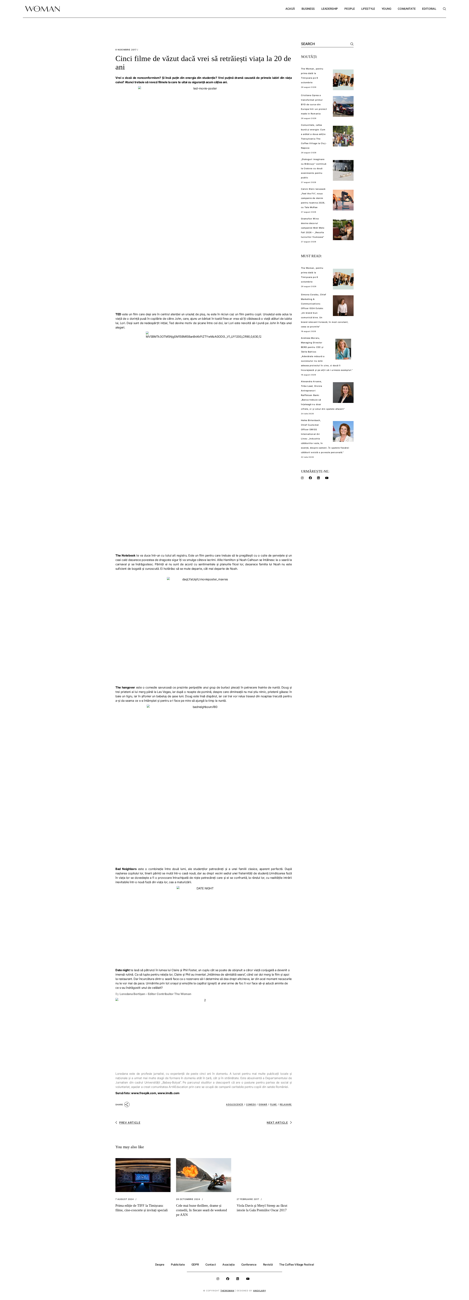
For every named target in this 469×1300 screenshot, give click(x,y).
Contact (210, 1264)
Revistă (268, 1264)
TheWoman (227, 1290)
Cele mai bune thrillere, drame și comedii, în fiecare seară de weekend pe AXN (201, 1210)
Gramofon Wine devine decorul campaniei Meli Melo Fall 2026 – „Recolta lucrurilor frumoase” (313, 227)
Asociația (228, 1264)
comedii (251, 1104)
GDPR (195, 1264)
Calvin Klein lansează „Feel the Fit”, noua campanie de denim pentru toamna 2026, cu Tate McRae (313, 198)
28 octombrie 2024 (188, 1199)
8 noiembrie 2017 (126, 50)
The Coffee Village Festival (296, 1264)
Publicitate (178, 1264)
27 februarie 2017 (248, 1199)
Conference (248, 1264)
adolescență (234, 1104)
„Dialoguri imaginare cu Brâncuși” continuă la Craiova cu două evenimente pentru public (313, 168)
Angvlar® (259, 1290)
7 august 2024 (124, 1199)
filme (273, 1104)
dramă (263, 1104)
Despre (159, 1264)
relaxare (286, 1104)
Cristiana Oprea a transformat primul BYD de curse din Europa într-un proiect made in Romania (314, 104)
